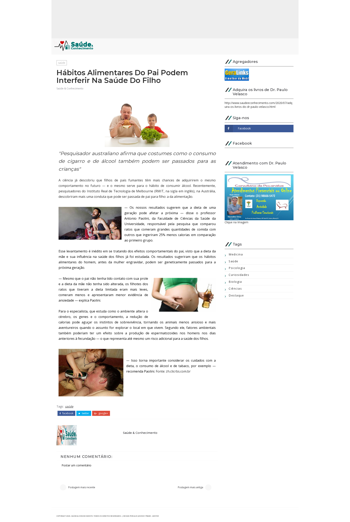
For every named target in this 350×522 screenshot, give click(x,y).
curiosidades (239, 275)
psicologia (237, 268)
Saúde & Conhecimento (70, 88)
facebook (67, 413)
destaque (236, 295)
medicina (236, 254)
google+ (103, 413)
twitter (85, 413)
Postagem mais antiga (190, 487)
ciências (235, 288)
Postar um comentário (76, 465)
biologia (235, 282)
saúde (61, 63)
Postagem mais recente (81, 487)
